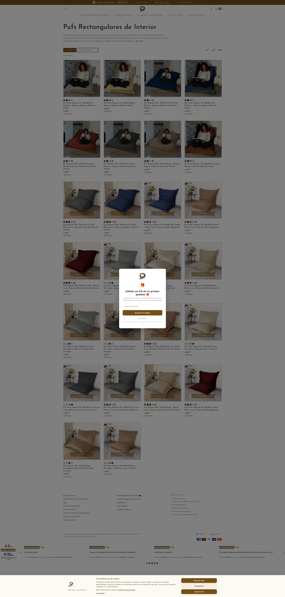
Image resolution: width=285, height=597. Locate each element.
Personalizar (199, 586)
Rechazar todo (199, 580)
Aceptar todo (199, 592)
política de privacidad (126, 590)
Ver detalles (100, 593)
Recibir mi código (142, 313)
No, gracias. (142, 318)
